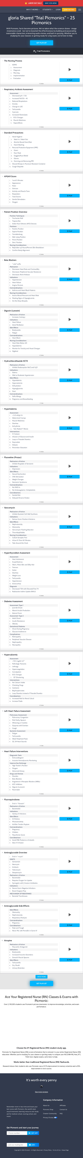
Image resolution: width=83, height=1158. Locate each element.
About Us (46, 1105)
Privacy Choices (48, 1117)
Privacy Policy (48, 1150)
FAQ (61, 1113)
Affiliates (63, 1105)
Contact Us (63, 1109)
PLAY (70, 80)
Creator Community (50, 1113)
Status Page (65, 1150)
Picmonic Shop (48, 1109)
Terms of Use (57, 1150)
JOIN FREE (69, 10)
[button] (41, 1027)
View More (41, 977)
